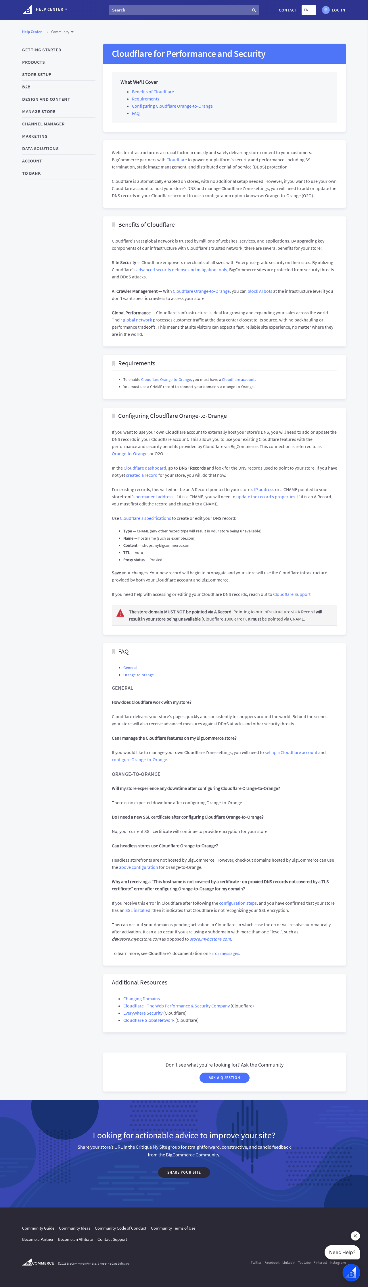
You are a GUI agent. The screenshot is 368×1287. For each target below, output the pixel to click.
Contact (288, 10)
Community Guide (38, 1228)
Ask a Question (224, 1077)
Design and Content (46, 99)
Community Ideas (74, 1228)
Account (32, 161)
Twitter (256, 1262)
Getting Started (42, 50)
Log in (338, 9)
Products (33, 62)
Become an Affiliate (75, 1239)
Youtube (304, 1262)
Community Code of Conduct (120, 1228)
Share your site (184, 1172)
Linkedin (288, 1262)
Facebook (271, 1262)
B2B (26, 87)
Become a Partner (37, 1239)
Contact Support (112, 1239)
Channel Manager (43, 124)
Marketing (35, 136)
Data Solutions (40, 148)
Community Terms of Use (173, 1228)
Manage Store (38, 111)
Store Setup (36, 74)
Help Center (32, 31)
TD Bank (31, 173)
